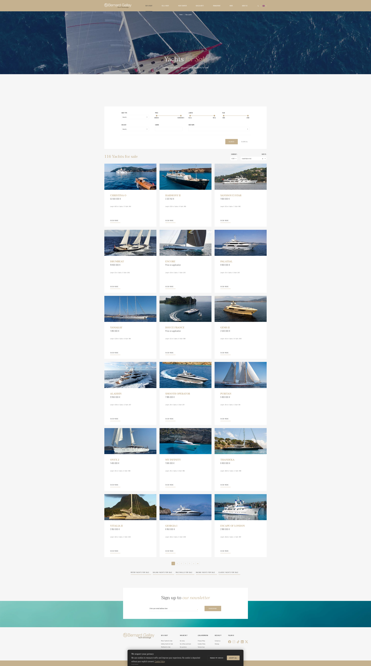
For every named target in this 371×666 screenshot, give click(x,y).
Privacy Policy (201, 641)
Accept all (233, 658)
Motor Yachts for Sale (140, 572)
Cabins (157, 125)
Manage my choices (216, 658)
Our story (182, 641)
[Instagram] (234, 641)
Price (156, 113)
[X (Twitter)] (246, 641)
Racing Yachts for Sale (205, 572)
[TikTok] (238, 641)
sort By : (264, 154)
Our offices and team (185, 644)
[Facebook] (229, 641)
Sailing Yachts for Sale (162, 572)
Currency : (234, 154)
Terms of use (201, 647)
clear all (244, 141)
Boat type (124, 113)
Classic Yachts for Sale (228, 572)
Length (191, 113)
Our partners (183, 647)
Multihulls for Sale (184, 572)
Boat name (191, 125)
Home (181, 14)
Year (223, 113)
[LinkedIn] (242, 641)
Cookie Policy (160, 661)
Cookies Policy (201, 644)
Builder (124, 125)
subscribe (213, 608)
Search (231, 142)
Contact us (217, 641)
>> (197, 563)
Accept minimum (134, 664)
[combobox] (134, 117)
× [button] (262, 158)
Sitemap (217, 644)
